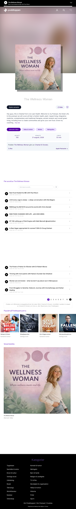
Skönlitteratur (11, 491)
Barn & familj (34, 473)
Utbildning (10, 480)
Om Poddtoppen (29, 503)
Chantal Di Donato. (41, 145)
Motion (40, 129)
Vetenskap (10, 499)
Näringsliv (33, 469)
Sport (32, 499)
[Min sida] (57, 10)
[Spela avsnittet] (6, 193)
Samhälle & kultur (13, 469)
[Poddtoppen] (12, 10)
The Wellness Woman (21, 145)
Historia (33, 491)
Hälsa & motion (28, 129)
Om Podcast (41, 503)
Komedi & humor (36, 465)
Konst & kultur (11, 473)
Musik (9, 484)
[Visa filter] (56, 187)
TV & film (33, 480)
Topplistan (10, 465)
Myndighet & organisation (39, 484)
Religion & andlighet (37, 477)
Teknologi (10, 488)
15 (67, 299)
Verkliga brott (11, 477)
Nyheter (9, 495)
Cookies (49, 503)
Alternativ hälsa (13, 129)
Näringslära (50, 129)
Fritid (32, 495)
